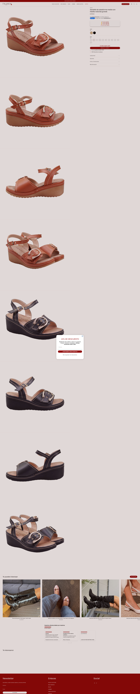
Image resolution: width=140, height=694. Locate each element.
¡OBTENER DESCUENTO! (70, 351)
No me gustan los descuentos (70, 354)
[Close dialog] (82, 336)
